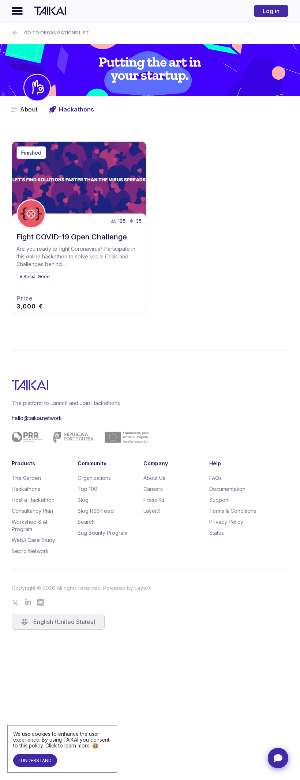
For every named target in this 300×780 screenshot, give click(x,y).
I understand (35, 760)
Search (86, 522)
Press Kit (153, 500)
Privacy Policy (226, 522)
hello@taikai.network (37, 418)
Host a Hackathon (33, 500)
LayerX (152, 511)
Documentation (227, 489)
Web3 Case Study (33, 540)
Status (216, 533)
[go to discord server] (41, 602)
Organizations (94, 478)
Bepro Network (30, 551)
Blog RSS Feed (96, 511)
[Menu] (17, 11)
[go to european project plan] (147, 437)
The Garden (26, 478)
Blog (83, 500)
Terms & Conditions (232, 511)
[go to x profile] (15, 602)
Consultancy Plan (32, 511)
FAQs (215, 478)
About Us (154, 478)
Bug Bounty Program (102, 533)
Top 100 (87, 489)
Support (219, 500)
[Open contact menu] (278, 758)
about (28, 109)
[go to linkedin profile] (28, 602)
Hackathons (26, 489)
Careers (153, 489)
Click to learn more (67, 746)
